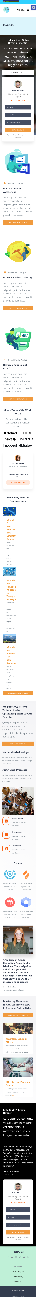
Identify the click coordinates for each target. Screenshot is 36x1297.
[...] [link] (13, 1095)
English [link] (7, 1)
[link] (33, 7)
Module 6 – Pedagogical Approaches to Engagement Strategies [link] (13, 590)
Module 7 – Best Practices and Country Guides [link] (11, 529)
